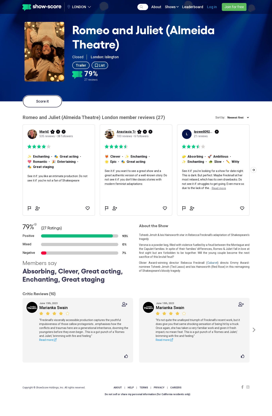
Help (131, 387)
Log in (212, 7)
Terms (144, 387)
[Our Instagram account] (247, 387)
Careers (175, 387)
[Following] (124, 304)
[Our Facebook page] (243, 387)
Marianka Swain (53, 307)
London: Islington (105, 57)
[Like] (126, 356)
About (156, 7)
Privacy (159, 387)
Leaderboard (192, 7)
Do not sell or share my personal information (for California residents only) (147, 394)
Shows (170, 7)
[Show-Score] (42, 7)
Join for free (234, 7)
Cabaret (212, 262)
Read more (46, 339)
